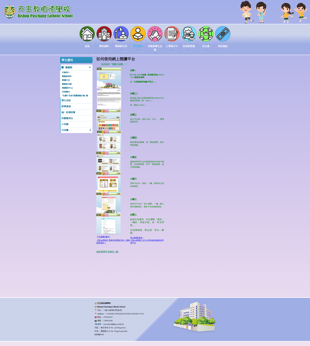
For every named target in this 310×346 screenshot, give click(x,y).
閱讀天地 (66, 80)
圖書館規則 (67, 76)
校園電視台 (67, 118)
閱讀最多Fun (67, 88)
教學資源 (66, 106)
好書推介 (66, 72)
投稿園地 (66, 92)
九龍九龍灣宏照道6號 (112, 310)
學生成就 (66, 100)
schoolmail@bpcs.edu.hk (113, 324)
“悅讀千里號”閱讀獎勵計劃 (73, 95)
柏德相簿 (70, 112)
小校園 (65, 124)
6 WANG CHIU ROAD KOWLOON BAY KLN (124, 313)
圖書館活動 (67, 84)
